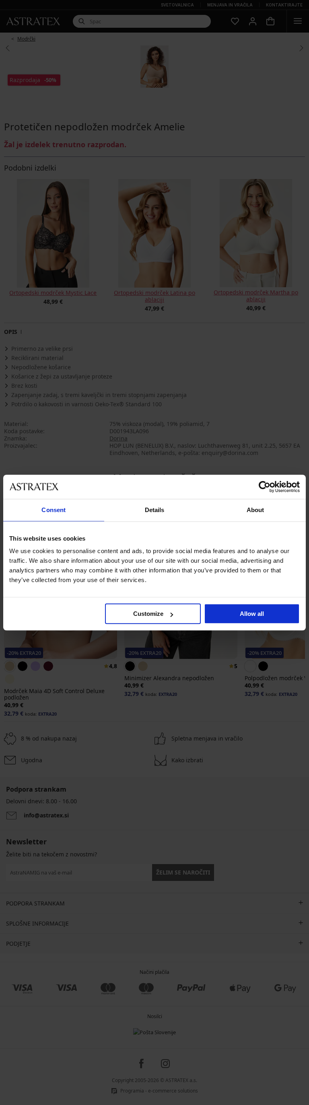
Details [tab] (155, 509)
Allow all (252, 613)
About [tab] (255, 509)
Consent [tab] (53, 509)
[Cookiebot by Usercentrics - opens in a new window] (264, 487)
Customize (148, 613)
